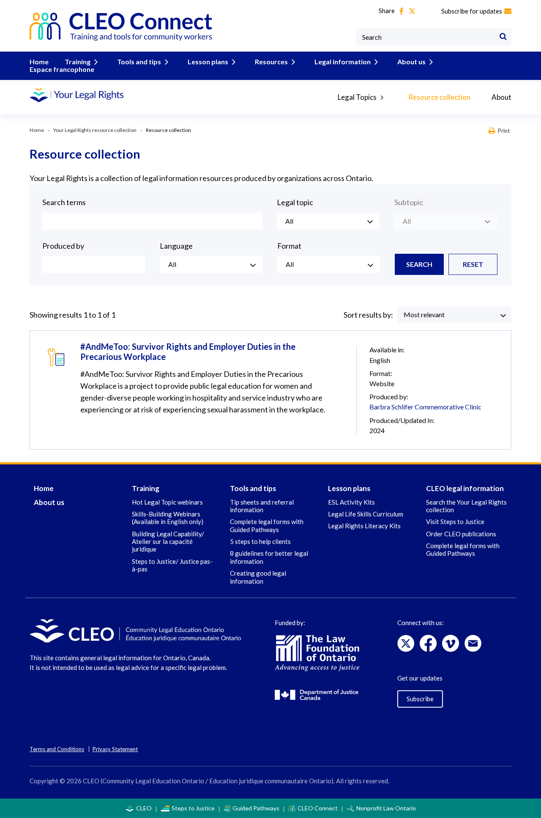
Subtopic (409, 202)
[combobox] (328, 221)
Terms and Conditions (57, 749)
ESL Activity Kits (351, 502)
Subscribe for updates (471, 11)
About (501, 97)
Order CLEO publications (461, 534)
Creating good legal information (258, 577)
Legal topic (295, 202)
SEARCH (419, 264)
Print (504, 130)
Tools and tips (139, 62)
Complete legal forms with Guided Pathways (266, 525)
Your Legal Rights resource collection (95, 130)
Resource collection (439, 97)
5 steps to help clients (260, 541)
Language (176, 245)
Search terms (64, 202)
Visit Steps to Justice (455, 521)
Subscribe (420, 699)
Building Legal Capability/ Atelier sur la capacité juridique (168, 541)
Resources (271, 62)
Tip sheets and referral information (262, 505)
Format (289, 245)
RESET (473, 264)
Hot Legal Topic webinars (167, 502)
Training (77, 62)
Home (39, 62)
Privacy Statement (115, 749)
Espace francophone (62, 69)
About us (411, 62)
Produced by (63, 245)
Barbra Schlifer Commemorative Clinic (425, 407)
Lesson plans (208, 62)
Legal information (342, 62)
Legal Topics (357, 97)
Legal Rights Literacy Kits (364, 526)
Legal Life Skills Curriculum (365, 514)
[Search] (503, 36)
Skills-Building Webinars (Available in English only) (167, 517)
